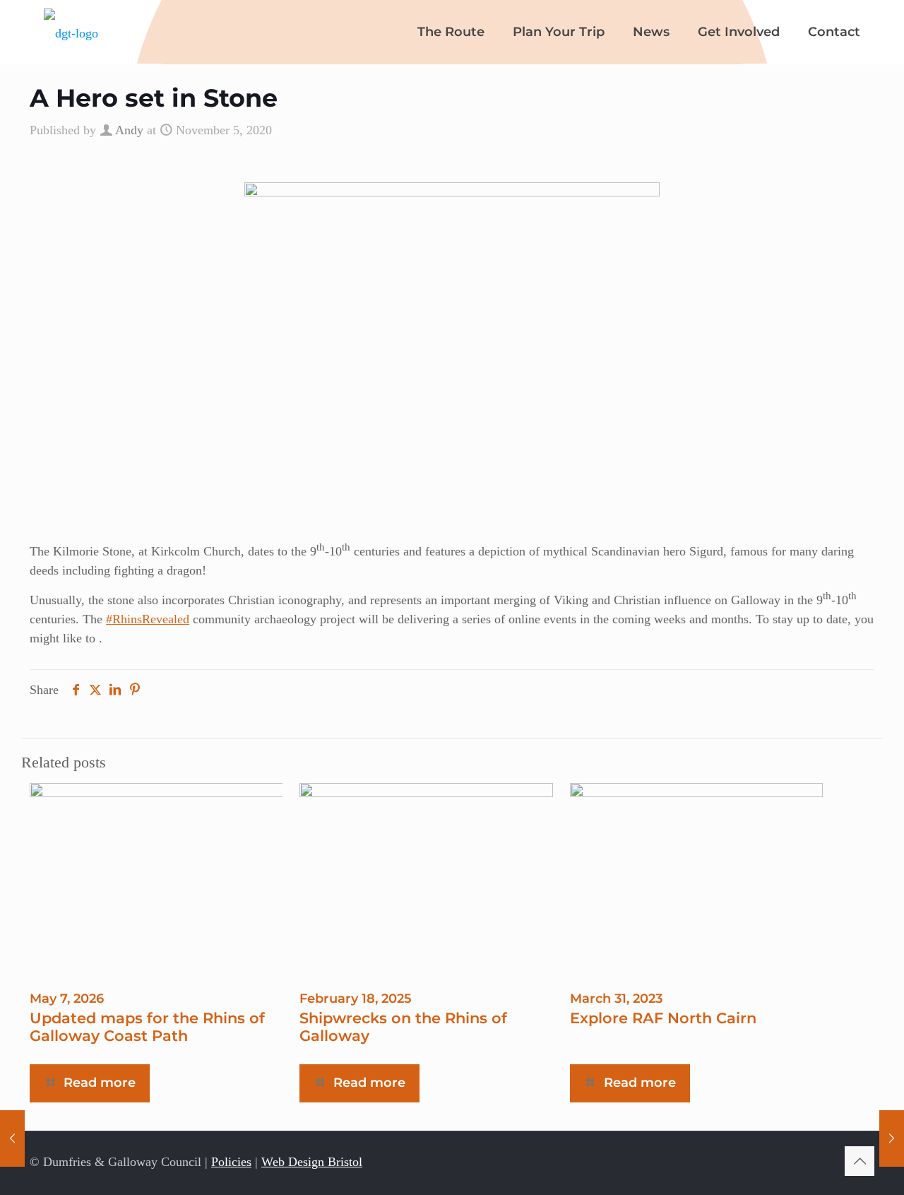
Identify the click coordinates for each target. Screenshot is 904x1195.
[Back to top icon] (859, 1161)
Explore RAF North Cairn (663, 1018)
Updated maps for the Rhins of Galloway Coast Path (147, 1026)
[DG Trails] (71, 32)
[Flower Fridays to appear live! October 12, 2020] (12, 1138)
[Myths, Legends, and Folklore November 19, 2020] (891, 1138)
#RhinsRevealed (147, 619)
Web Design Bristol (311, 1162)
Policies (231, 1162)
